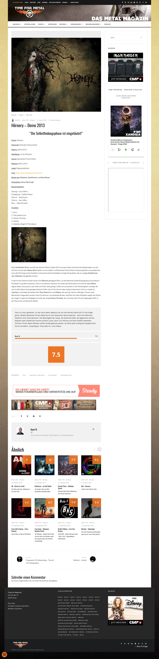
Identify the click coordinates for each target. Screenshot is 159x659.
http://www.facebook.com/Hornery (29, 173)
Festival (62, 611)
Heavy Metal (75, 614)
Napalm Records (66, 623)
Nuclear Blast (81, 623)
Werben (44, 2)
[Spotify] (134, 2)
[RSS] (137, 2)
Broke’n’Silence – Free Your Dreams (66, 530)
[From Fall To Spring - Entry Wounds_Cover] (21, 508)
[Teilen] (21, 416)
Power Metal (86, 626)
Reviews (62, 24)
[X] (125, 2)
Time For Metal (65, 635)
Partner (33, 2)
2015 (73, 597)
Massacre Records (91, 614)
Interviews (52, 24)
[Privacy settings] (4, 654)
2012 (61, 597)
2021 (67, 600)
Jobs (38, 2)
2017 (85, 597)
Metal (81, 617)
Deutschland (53, 375)
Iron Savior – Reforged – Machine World (42, 530)
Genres (64, 2)
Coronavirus (87, 606)
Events (40, 24)
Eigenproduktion (66, 375)
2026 (98, 600)
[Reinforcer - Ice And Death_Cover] (44, 465)
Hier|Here (25, 606)
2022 (73, 600)
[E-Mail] (40, 416)
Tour (76, 635)
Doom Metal (90, 608)
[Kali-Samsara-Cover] (91, 465)
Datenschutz (40, 650)
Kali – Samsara (85, 486)
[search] (141, 37)
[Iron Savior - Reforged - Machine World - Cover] (44, 508)
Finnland (72, 611)
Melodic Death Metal (68, 617)
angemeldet (23, 581)
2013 (24, 375)
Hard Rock (63, 614)
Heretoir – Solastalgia (88, 529)
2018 (91, 597)
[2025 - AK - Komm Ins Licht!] (21, 465)
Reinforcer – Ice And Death (43, 486)
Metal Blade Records (68, 620)
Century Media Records (69, 606)
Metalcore (83, 620)
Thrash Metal (92, 632)
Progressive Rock (84, 629)
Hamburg (82, 611)
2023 (79, 600)
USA (82, 635)
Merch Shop (75, 2)
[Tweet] (27, 416)
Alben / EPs (25, 120)
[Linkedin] (131, 2)
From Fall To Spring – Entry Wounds (19, 530)
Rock (97, 629)
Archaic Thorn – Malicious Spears (66, 487)
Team (26, 2)
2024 (85, 600)
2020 (61, 600)
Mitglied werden (55, 2)
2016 (79, 597)
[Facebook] (122, 2)
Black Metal (77, 603)
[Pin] (33, 416)
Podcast (107, 24)
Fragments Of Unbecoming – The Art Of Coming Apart (40, 560)
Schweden (63, 632)
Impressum (31, 650)
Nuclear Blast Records (69, 626)
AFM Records (64, 603)
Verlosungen (76, 24)
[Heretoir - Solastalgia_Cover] (91, 508)
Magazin (16, 24)
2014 (67, 597)
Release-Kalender (92, 24)
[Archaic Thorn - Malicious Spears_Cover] (68, 465)
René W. (17, 120)
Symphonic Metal (77, 632)
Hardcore (93, 611)
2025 (91, 600)
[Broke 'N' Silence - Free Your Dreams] (68, 508)
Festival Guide (29, 24)
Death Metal (64, 608)
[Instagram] (128, 2)
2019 (98, 597)
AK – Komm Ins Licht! (18, 486)
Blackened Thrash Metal (37, 375)
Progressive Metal (67, 629)
